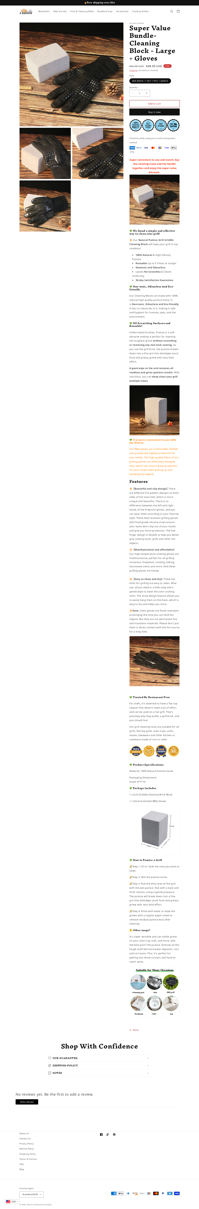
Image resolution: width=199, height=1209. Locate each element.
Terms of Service (28, 1159)
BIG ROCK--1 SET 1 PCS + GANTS (150, 80)
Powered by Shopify (43, 1204)
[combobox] (12, 1201)
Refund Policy (26, 1148)
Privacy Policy (26, 1143)
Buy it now (154, 112)
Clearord (30, 1204)
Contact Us (25, 1138)
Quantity (133, 87)
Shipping (133, 70)
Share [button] (136, 1030)
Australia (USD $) (30, 1194)
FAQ (21, 1164)
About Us (24, 1133)
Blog (21, 1169)
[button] (172, 11)
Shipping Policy (27, 1154)
